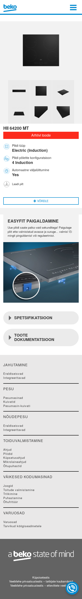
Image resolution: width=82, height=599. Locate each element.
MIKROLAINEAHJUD (14, 462)
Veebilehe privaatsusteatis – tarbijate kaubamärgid (41, 581)
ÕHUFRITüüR (10, 502)
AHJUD (7, 449)
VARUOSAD (10, 522)
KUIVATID (9, 402)
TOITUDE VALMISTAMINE (19, 490)
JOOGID (8, 486)
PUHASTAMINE (12, 498)
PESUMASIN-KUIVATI (16, 406)
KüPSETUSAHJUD (14, 458)
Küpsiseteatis (41, 577)
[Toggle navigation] (73, 7)
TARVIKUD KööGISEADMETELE (22, 526)
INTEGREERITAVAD (14, 378)
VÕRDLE (42, 201)
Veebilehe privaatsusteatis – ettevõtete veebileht (41, 585)
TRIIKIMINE (10, 494)
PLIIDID (7, 454)
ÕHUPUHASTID (12, 466)
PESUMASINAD (13, 398)
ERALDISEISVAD (13, 373)
